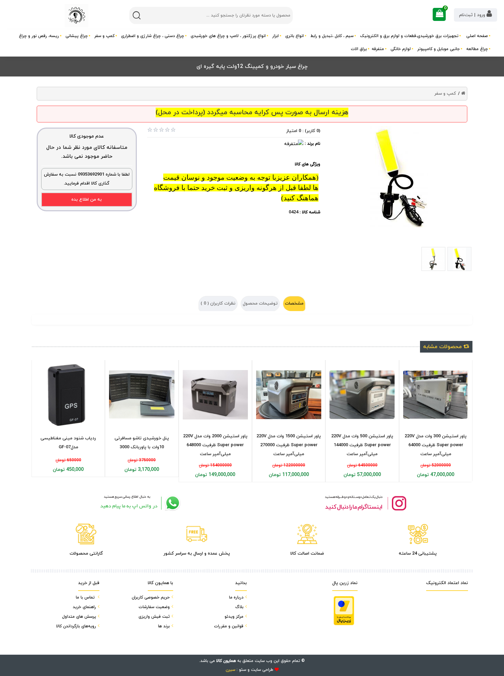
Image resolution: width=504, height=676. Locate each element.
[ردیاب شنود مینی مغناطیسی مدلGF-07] (68, 394)
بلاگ (239, 607)
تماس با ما (85, 597)
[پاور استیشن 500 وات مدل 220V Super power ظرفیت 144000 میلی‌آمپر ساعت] (362, 394)
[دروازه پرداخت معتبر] (344, 610)
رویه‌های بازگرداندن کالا (76, 626)
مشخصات (294, 303)
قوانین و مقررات (228, 626)
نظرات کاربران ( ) (218, 303)
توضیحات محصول (260, 303)
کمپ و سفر (445, 94)
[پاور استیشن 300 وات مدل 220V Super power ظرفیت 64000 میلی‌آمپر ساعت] (435, 394)
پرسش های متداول (79, 616)
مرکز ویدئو (234, 616)
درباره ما (236, 597)
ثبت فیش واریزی (154, 616)
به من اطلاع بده (86, 200)
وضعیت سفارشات (154, 607)
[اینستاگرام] (365, 503)
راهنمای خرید (84, 607)
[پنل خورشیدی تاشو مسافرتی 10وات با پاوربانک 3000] (141, 394)
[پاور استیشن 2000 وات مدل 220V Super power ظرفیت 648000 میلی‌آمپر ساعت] (215, 394)
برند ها (164, 626)
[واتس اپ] (139, 503)
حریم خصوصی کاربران (151, 597)
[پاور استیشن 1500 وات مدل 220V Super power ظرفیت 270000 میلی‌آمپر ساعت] (288, 394)
